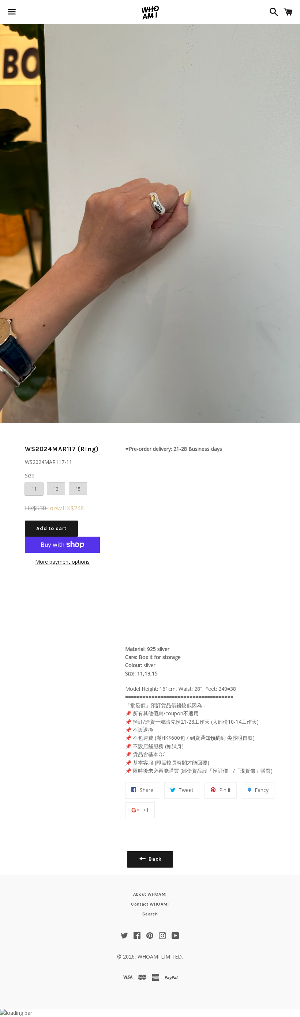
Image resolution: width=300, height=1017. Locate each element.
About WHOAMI (150, 894)
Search (150, 914)
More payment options (62, 561)
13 (56, 488)
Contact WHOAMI (150, 904)
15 (77, 488)
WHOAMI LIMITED (160, 956)
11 (34, 488)
